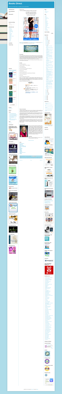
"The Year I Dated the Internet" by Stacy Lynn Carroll (49, 74)
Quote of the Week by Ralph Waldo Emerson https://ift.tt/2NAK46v (13, 115)
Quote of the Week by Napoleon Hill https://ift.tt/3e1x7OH (13, 119)
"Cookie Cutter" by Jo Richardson (48, 60)
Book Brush (46, 283)
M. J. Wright (46, 308)
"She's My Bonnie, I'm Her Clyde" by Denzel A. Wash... (49, 83)
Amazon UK (21, 144)
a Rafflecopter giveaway (31, 140)
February (47, 93)
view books (52, 348)
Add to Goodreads (22, 143)
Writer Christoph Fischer (48, 334)
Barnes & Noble (22, 145)
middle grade (46, 23)
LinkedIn (21, 150)
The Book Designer (47, 323)
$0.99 (46, 15)
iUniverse (46, 299)
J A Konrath (46, 300)
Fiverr (10, 32)
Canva (46, 289)
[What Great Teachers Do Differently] (10, 77)
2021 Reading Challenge (49, 344)
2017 (46, 39)
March (47, 92)
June (46, 89)
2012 (46, 99)
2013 (46, 98)
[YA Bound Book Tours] (12, 253)
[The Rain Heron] (10, 102)
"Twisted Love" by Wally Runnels (49, 61)
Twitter (10, 40)
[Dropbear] (10, 83)
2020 (46, 36)
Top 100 (46, 12)
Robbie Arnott (14, 99)
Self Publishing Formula (48, 317)
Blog (20, 147)
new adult (46, 24)
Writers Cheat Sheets (47, 338)
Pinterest (10, 37)
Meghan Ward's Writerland (48, 309)
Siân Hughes (14, 92)
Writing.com (46, 339)
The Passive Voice (47, 328)
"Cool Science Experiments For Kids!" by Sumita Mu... (49, 73)
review (46, 28)
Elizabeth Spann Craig (47, 294)
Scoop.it (10, 38)
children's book (47, 18)
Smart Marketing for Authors (48, 321)
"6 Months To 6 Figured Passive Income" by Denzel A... (49, 81)
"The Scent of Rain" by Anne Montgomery (49, 54)
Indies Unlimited (47, 298)
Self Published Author (47, 316)
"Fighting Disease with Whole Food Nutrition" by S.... (49, 71)
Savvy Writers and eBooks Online (49, 315)
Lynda (47, 345)
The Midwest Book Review (48, 327)
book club (46, 17)
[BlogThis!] (33, 156)
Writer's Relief (46, 337)
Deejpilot (32, 389)
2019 (46, 37)
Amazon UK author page (23, 146)
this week (46, 29)
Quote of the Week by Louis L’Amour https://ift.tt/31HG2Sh (12, 113)
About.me (10, 28)
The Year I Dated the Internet (31, 42)
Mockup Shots (47, 310)
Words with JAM (47, 332)
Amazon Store (47, 11)
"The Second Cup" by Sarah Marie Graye (49, 51)
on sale (46, 26)
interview (46, 22)
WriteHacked (46, 333)
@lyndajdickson (10, 108)
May (46, 90)
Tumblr (10, 39)
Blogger (37, 389)
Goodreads (21, 148)
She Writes (46, 320)
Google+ (21, 149)
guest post (46, 21)
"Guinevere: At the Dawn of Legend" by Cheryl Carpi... (49, 55)
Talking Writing (47, 322)
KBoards (46, 305)
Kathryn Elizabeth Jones (48, 304)
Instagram (10, 34)
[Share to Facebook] (34, 156)
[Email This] (32, 156)
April (46, 91)
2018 (46, 38)
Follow (9, 12)
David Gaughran (47, 293)
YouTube (21, 153)
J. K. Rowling (47, 381)
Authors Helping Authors (48, 281)
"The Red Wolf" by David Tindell (49, 80)
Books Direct (15, 3)
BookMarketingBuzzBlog (48, 287)
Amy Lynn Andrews (47, 278)
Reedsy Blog (46, 314)
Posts (10, 23)
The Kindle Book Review (48, 326)
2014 (46, 97)
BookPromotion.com (47, 288)
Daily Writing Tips (47, 292)
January (47, 94)
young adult (46, 30)
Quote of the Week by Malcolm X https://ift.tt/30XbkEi (13, 116)
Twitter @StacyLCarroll (22, 152)
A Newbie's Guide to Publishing (48, 277)
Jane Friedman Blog (47, 301)
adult (45, 16)
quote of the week (47, 27)
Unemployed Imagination (48, 329)
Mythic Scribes (47, 311)
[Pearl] (10, 96)
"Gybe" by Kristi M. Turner (49, 64)
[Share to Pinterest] (35, 156)
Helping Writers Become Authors (49, 295)
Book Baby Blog (47, 282)
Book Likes (10, 29)
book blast (22, 42)
